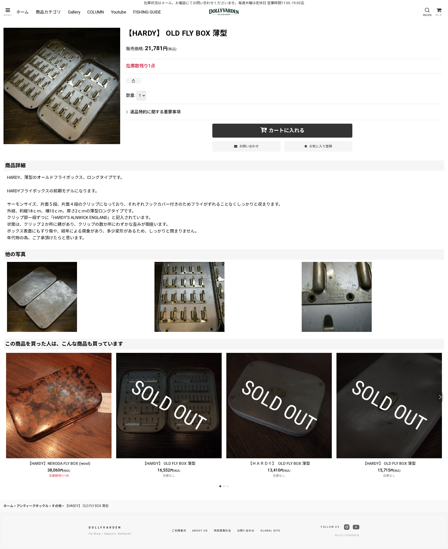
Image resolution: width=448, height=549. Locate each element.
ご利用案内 (179, 530)
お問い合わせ (246, 530)
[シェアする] (133, 80)
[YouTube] (356, 527)
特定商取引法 (222, 530)
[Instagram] (346, 527)
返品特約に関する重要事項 (155, 111)
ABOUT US (200, 530)
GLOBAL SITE (270, 530)
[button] (7, 12)
